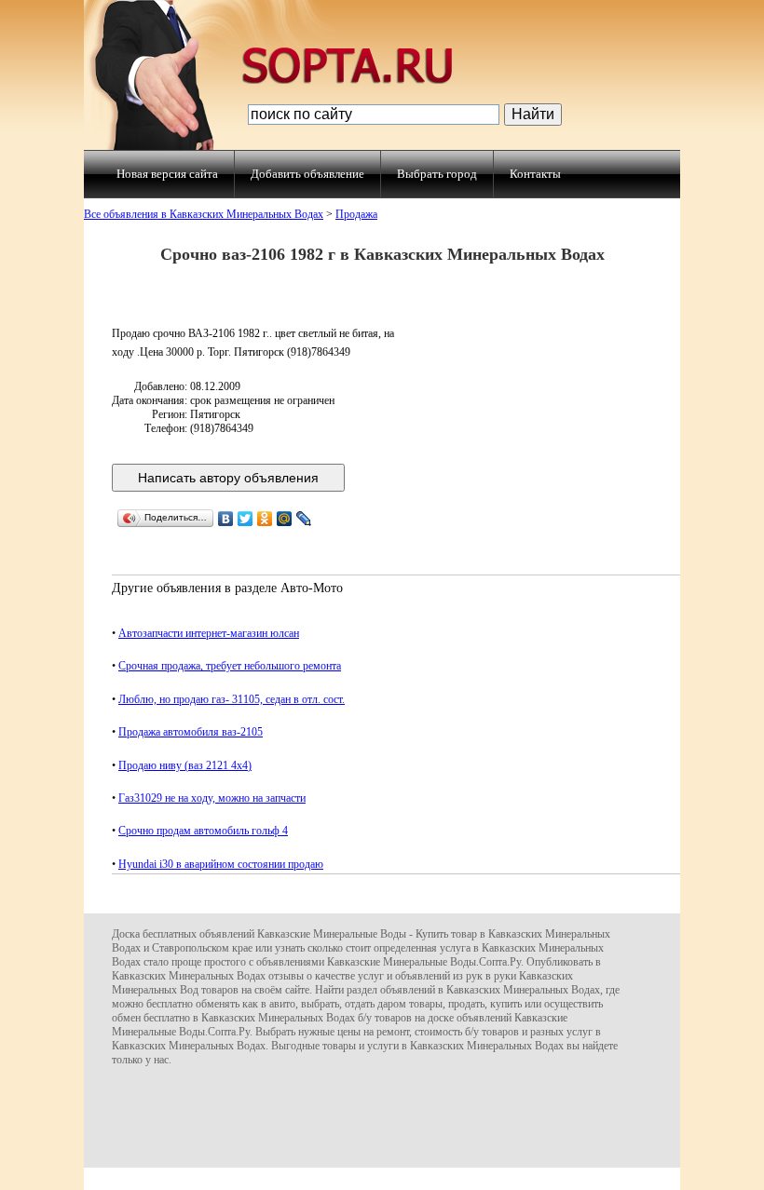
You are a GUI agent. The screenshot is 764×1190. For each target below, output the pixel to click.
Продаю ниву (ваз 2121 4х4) (185, 765)
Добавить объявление (307, 174)
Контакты (535, 174)
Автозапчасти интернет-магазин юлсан (208, 633)
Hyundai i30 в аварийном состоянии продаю (220, 864)
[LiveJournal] (304, 519)
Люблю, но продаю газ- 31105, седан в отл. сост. (231, 699)
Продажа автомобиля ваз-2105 (190, 731)
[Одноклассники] (265, 519)
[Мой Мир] (284, 519)
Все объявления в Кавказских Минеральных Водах (203, 214)
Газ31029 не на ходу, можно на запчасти (212, 798)
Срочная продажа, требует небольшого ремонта (229, 665)
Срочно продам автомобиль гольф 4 (203, 830)
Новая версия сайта (167, 174)
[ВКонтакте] (226, 519)
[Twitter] (245, 519)
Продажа (356, 214)
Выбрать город (437, 174)
